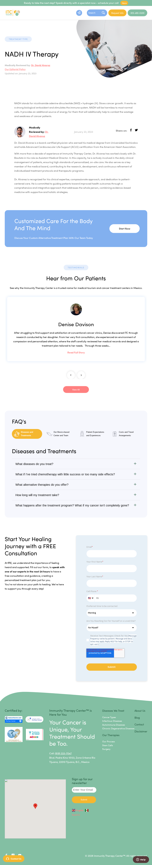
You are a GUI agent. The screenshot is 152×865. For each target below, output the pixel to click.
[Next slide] (81, 375)
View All (76, 389)
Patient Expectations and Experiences (95, 434)
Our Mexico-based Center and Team (61, 434)
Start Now (124, 228)
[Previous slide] (71, 375)
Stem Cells (107, 745)
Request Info (117, 12)
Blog (137, 717)
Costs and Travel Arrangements (126, 434)
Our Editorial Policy (15, 69)
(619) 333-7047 (63, 753)
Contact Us (16, 858)
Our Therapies (110, 735)
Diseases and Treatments (27, 434)
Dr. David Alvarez (40, 65)
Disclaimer (140, 731)
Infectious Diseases (112, 720)
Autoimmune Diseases (113, 724)
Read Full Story (76, 352)
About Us (139, 710)
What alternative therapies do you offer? (41, 484)
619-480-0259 (137, 12)
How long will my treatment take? (37, 495)
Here (124, 2)
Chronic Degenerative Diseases (118, 728)
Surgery (106, 749)
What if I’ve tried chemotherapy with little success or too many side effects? (65, 474)
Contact (139, 724)
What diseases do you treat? (34, 464)
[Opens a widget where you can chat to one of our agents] (141, 860)
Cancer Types (109, 717)
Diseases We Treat (113, 710)
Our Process (108, 741)
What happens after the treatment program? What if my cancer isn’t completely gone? (72, 505)
